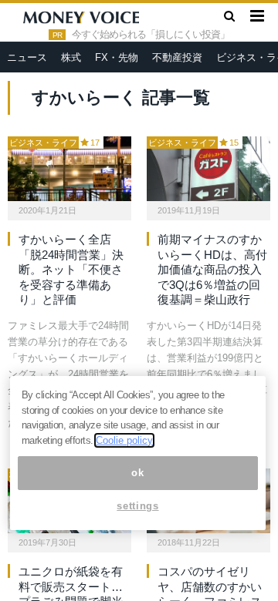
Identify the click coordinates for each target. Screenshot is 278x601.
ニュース (27, 57)
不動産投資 (177, 57)
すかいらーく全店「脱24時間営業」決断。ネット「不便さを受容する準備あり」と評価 (71, 269)
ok (137, 472)
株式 (71, 57)
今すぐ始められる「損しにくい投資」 (150, 34)
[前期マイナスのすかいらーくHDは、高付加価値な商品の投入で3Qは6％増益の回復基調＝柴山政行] (208, 168)
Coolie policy (124, 440)
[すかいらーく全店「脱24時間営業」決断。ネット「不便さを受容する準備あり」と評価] (69, 168)
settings (137, 506)
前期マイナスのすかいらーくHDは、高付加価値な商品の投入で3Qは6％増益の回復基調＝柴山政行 (212, 269)
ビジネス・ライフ (43, 142)
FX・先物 (116, 57)
